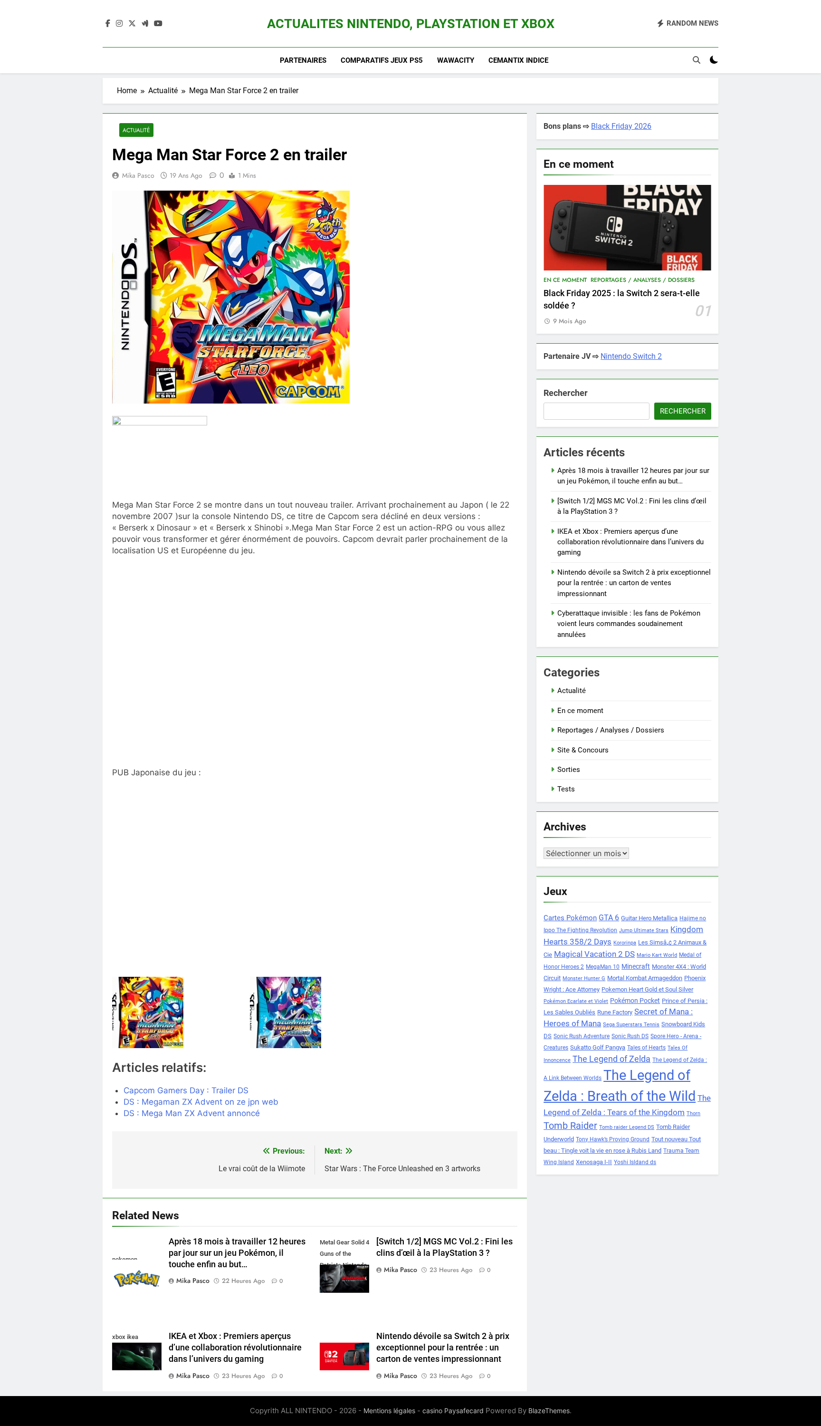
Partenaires (303, 60)
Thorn (693, 1113)
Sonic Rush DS (630, 1036)
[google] (145, 23)
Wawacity (455, 60)
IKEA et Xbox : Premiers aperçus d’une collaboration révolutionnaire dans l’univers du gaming (235, 1347)
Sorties (568, 769)
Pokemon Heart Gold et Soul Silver (647, 989)
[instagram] (119, 23)
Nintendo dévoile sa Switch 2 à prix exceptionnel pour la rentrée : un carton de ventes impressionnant (442, 1347)
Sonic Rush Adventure (582, 1036)
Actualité (136, 130)
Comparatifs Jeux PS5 (382, 60)
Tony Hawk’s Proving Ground (612, 1139)
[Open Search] (696, 60)
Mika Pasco (138, 175)
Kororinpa (624, 943)
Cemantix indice (518, 60)
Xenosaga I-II (594, 1162)
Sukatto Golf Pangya (597, 1047)
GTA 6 (609, 918)
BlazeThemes (549, 1411)
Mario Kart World (657, 955)
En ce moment (565, 280)
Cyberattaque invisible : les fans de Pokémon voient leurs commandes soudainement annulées (628, 624)
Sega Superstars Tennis (631, 1024)
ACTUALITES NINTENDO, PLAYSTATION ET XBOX (410, 23)
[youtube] (158, 23)
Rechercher (566, 393)
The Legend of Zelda (611, 1059)
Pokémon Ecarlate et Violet (576, 1001)
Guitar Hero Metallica (649, 918)
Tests (566, 789)
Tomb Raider (570, 1125)
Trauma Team (681, 1150)
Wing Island (559, 1162)
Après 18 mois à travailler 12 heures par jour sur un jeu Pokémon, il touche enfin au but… (237, 1253)
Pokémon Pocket (635, 1000)
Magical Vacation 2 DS (594, 954)
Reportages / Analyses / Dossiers (643, 280)
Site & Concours (583, 750)
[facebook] (108, 23)
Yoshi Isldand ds (635, 1162)
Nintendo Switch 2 (631, 356)
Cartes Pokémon (570, 918)
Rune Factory (614, 1012)
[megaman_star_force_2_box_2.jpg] (315, 1012)
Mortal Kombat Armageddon (644, 978)
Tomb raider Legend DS (626, 1127)
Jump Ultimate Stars (643, 930)
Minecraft (635, 966)
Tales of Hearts (646, 1047)
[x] (132, 23)
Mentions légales (389, 1411)
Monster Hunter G (584, 978)
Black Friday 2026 (621, 126)
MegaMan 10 (603, 967)
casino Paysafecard (453, 1411)
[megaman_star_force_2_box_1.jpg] (177, 1012)
